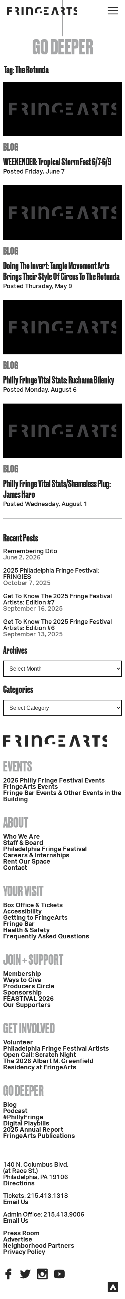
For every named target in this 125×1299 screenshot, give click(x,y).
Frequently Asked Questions (46, 937)
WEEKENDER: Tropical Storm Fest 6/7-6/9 (57, 161)
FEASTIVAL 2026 (28, 999)
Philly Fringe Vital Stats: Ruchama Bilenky (58, 379)
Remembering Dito (30, 551)
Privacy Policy (24, 1252)
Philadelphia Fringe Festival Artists (56, 1049)
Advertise (17, 1240)
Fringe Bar (19, 924)
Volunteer (18, 1043)
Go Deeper (23, 1090)
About (15, 822)
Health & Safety (26, 930)
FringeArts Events (30, 787)
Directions (19, 1184)
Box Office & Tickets (33, 905)
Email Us (15, 1202)
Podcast (15, 1111)
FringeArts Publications (39, 1136)
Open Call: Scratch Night (39, 1055)
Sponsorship (22, 993)
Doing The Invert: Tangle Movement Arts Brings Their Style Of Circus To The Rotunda (61, 271)
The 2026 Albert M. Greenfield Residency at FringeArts (48, 1064)
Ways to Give (22, 980)
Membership (22, 974)
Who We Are (21, 837)
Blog (10, 1105)
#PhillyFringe (23, 1117)
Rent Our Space (26, 862)
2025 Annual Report (33, 1130)
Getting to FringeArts (35, 918)
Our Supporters (27, 1005)
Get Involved (29, 1028)
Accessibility (22, 912)
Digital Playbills (26, 1124)
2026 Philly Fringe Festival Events (54, 781)
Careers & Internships (36, 855)
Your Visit (23, 891)
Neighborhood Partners (38, 1246)
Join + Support (33, 959)
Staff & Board (23, 843)
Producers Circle (29, 986)
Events (17, 766)
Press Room (21, 1233)
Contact (15, 868)
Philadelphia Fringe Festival (45, 849)
